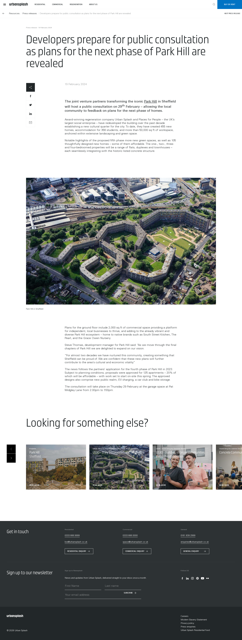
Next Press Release (232, 13)
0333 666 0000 (130, 535)
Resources (14, 13)
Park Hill (150, 101)
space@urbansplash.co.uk (135, 542)
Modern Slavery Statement (194, 620)
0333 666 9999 (72, 535)
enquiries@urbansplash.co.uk (195, 542)
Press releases (29, 13)
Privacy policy (187, 623)
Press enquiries (188, 627)
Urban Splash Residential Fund (195, 630)
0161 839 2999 (188, 535)
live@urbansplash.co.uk (76, 542)
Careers (184, 616)
